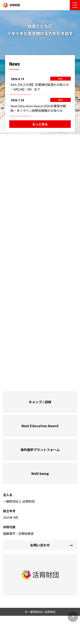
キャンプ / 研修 (40, 401)
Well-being (40, 473)
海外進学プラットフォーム (40, 449)
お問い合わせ (40, 545)
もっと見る (40, 124)
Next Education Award (40, 425)
